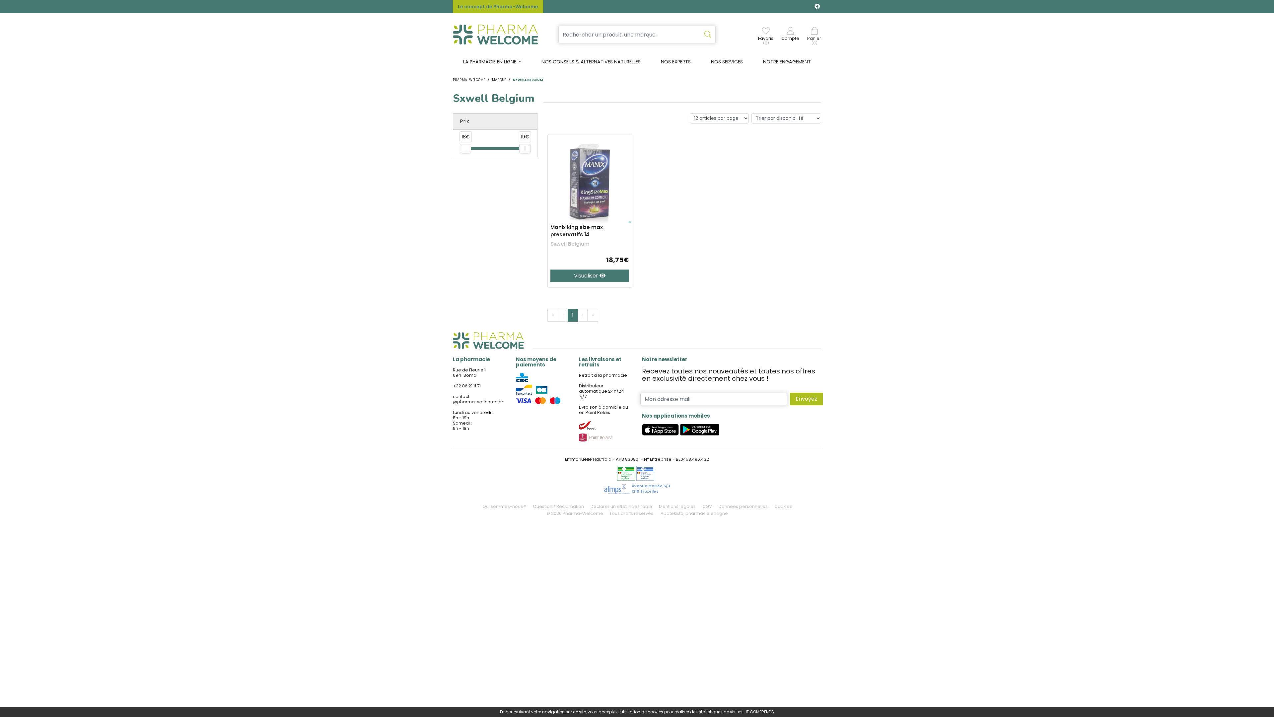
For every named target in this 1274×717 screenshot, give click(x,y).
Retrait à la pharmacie (603, 375)
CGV (707, 506)
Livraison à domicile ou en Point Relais (603, 410)
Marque (499, 79)
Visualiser (587, 275)
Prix (464, 121)
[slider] (465, 148)
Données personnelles (743, 506)
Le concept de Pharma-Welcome (498, 6)
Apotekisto (694, 513)
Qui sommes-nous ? (504, 506)
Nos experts (676, 61)
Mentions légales (677, 506)
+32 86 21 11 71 (467, 386)
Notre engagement (787, 61)
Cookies (783, 506)
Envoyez (806, 399)
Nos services (727, 61)
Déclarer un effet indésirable (621, 506)
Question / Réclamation (558, 506)
